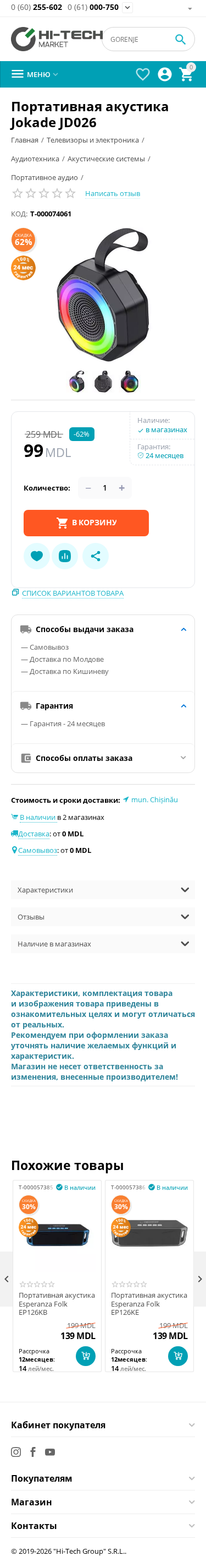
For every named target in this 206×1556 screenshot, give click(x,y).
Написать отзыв (112, 193)
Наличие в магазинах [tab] (54, 944)
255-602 (36, 7)
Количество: (47, 488)
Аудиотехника (35, 159)
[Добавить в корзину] (86, 1356)
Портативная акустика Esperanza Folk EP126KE (149, 1304)
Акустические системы (106, 159)
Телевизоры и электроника (93, 140)
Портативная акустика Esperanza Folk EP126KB (57, 1304)
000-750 (93, 7)
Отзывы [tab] (31, 917)
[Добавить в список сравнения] (65, 556)
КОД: (19, 214)
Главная (24, 140)
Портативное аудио (44, 177)
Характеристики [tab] (45, 890)
